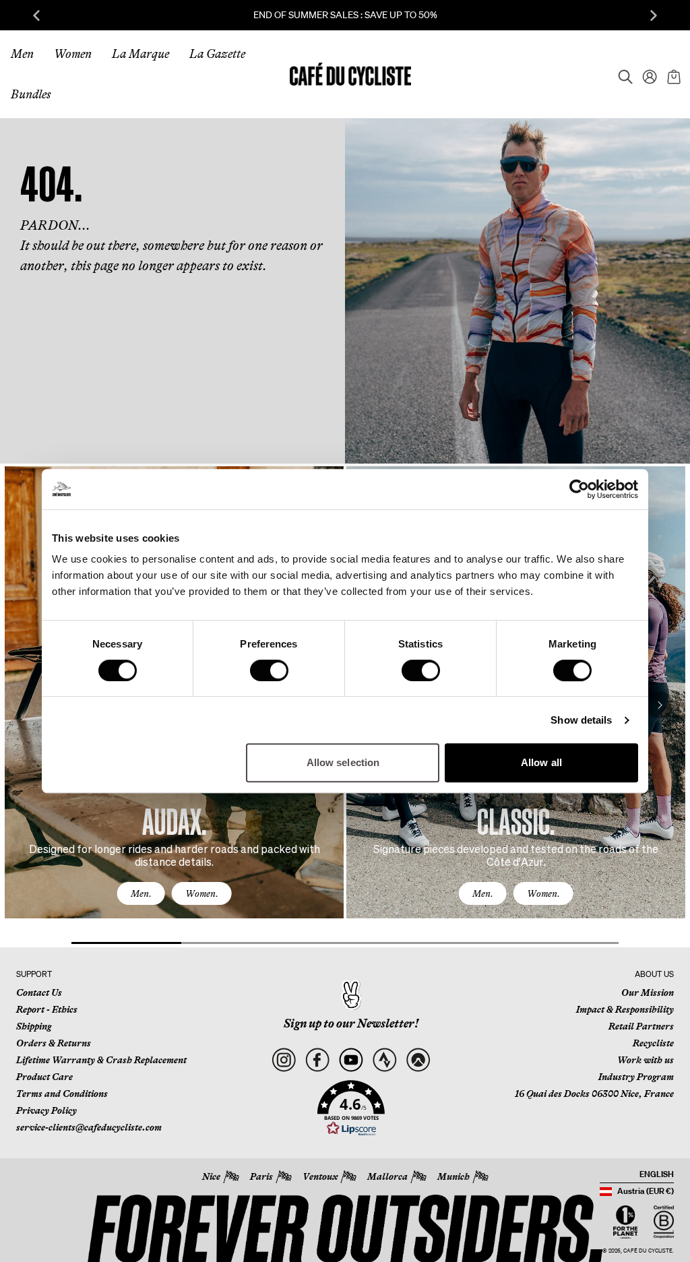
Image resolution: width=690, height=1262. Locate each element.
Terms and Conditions (62, 1093)
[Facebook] (317, 1060)
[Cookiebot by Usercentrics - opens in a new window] (579, 489)
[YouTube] (351, 1060)
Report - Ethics (46, 1009)
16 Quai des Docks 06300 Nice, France (594, 1093)
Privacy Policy (46, 1110)
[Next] (659, 704)
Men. (141, 893)
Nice (211, 1176)
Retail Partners (641, 1026)
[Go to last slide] (36, 15)
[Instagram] (283, 1060)
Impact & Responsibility (625, 1009)
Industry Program (636, 1076)
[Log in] (645, 74)
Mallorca (387, 1176)
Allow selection (343, 762)
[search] (621, 74)
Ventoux (320, 1176)
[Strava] (384, 1060)
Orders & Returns (53, 1043)
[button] (351, 1108)
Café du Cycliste (647, 1251)
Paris (261, 1176)
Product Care (44, 1076)
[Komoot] (418, 1060)
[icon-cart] (672, 74)
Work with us (645, 1059)
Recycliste (653, 1043)
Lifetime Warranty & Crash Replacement (101, 1059)
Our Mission (647, 992)
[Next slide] (653, 15)
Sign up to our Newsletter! (351, 1023)
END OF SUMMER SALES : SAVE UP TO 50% (345, 15)
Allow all (541, 762)
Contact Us (39, 992)
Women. (201, 893)
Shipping (33, 1026)
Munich (453, 1176)
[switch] (269, 670)
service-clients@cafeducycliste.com (89, 1127)
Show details (581, 720)
